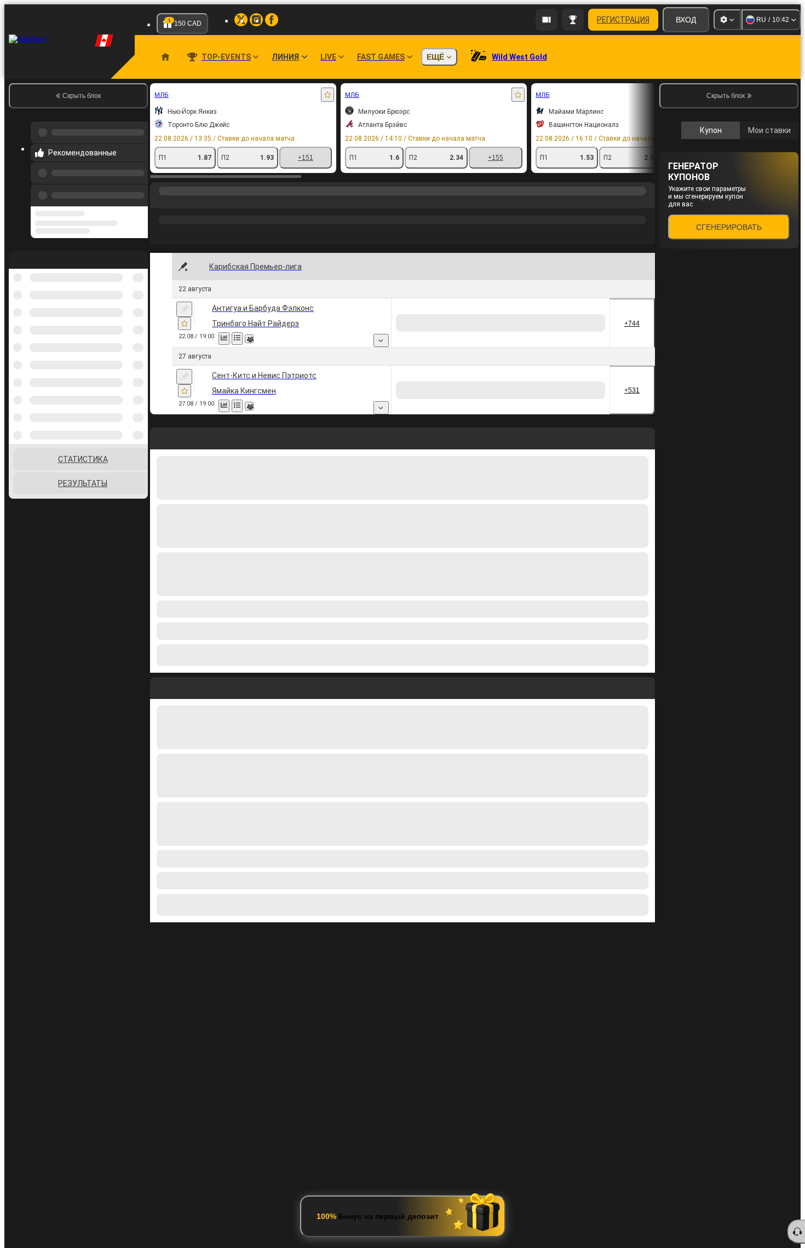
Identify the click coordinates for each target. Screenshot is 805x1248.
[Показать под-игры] (471, 340)
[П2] (586, 323)
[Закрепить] (184, 309)
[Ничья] (545, 323)
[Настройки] (727, 19)
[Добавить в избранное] (327, 95)
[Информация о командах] (262, 338)
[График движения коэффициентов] (237, 338)
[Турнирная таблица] (250, 338)
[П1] (504, 323)
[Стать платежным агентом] (546, 20)
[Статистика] (224, 338)
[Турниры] (573, 20)
